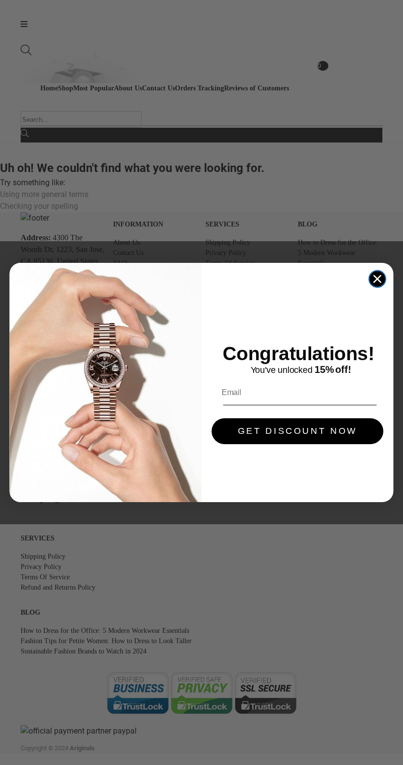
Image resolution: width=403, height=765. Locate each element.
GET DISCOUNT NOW (297, 431)
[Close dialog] (377, 278)
